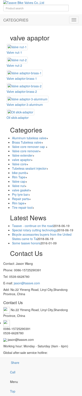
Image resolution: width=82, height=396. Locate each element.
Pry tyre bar (20, 194)
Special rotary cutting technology (34, 230)
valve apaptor (21, 159)
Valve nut (18, 186)
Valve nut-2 (14, 65)
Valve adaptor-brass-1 (22, 78)
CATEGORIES (15, 20)
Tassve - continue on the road (32, 226)
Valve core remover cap (29, 146)
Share (14, 362)
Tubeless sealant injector (29, 168)
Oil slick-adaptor (18, 117)
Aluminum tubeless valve (29, 138)
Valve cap (18, 181)
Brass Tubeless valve (26, 142)
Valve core (19, 164)
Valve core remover (25, 151)
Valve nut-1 (14, 52)
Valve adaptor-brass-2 (22, 91)
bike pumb (19, 173)
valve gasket (20, 190)
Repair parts (20, 199)
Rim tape (18, 203)
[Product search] (74, 10)
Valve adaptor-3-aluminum (25, 104)
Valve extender (22, 155)
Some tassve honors (26, 243)
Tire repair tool (22, 207)
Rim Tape (18, 177)
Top (12, 391)
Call (12, 372)
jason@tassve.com (27, 283)
